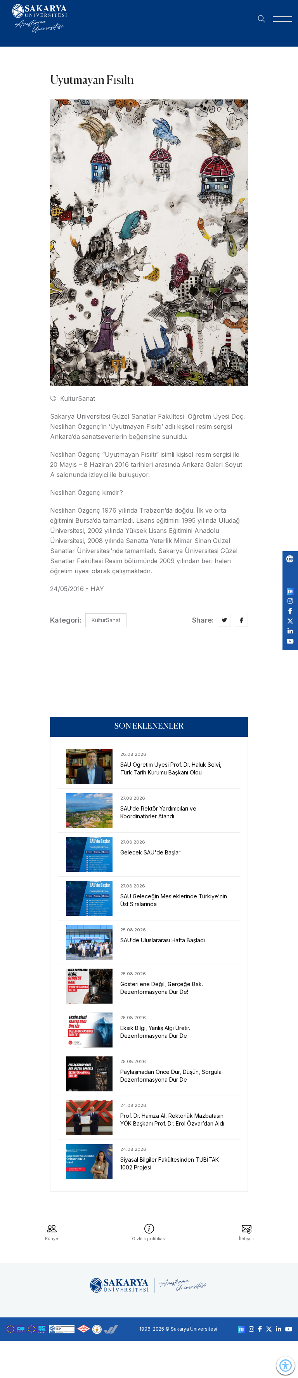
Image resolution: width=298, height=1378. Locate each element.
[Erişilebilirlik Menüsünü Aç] (285, 1365)
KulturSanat (77, 398)
